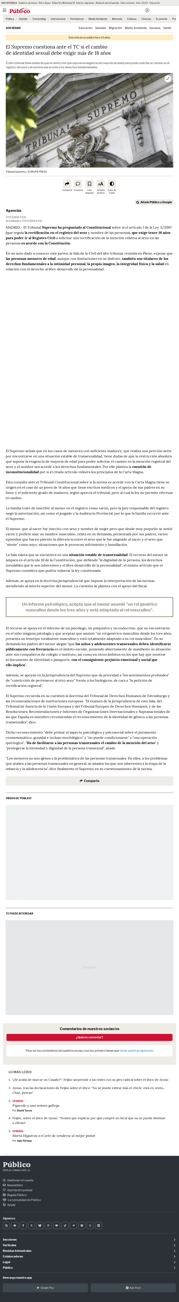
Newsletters (15, 1185)
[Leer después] (89, 184)
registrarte (146, 1050)
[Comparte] (67, 184)
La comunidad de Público (24, 1200)
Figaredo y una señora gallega (35, 1105)
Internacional (58, 18)
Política (10, 18)
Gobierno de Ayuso (28, 3)
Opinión (23, 18)
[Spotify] (81, 1225)
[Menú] (4, 10)
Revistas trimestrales (17, 1251)
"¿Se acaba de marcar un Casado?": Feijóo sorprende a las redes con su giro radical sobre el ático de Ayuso (90, 1080)
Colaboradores (13, 1256)
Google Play (47, 1287)
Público (17, 1165)
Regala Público (17, 1195)
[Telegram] (73, 1225)
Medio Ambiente (98, 18)
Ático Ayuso (45, 3)
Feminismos (77, 18)
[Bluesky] (39, 1225)
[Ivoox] (98, 1225)
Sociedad (13, 28)
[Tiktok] (65, 1225)
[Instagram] (48, 1225)
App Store (135, 1287)
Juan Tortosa (24, 1140)
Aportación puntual (19, 1190)
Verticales (9, 1245)
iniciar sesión (128, 1050)
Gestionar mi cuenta (20, 1180)
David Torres (24, 1110)
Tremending (39, 18)
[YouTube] (56, 1225)
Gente (167, 28)
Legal (6, 1262)
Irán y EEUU (142, 3)
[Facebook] (23, 1225)
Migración (115, 28)
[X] (31, 1225)
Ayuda (11, 1205)
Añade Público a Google (156, 202)
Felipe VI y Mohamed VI (63, 3)
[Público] (83, 11)
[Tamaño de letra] (100, 184)
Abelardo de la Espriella (107, 3)
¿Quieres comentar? (89, 1037)
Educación (154, 3)
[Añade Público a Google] (6, 1225)
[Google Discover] (14, 1225)
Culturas (132, 18)
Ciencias (146, 18)
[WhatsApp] (90, 1225)
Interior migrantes (85, 3)
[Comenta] (78, 184)
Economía (161, 18)
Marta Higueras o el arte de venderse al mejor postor (53, 1135)
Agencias (14, 210)
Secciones (10, 1239)
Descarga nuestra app (17, 1277)
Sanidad (100, 28)
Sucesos (154, 28)
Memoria (117, 18)
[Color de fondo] (112, 184)
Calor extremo (127, 3)
